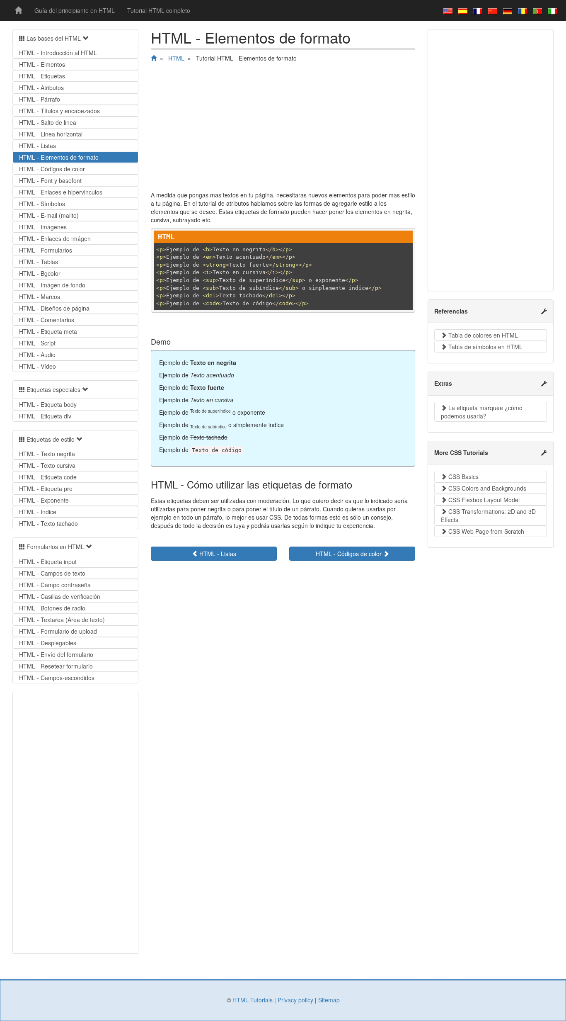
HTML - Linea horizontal (50, 134)
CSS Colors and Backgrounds (486, 488)
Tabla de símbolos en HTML (484, 347)
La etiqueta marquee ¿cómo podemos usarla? (481, 412)
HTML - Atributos (41, 87)
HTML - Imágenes (43, 227)
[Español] (462, 10)
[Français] (477, 10)
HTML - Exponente (44, 500)
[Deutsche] (507, 10)
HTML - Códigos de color (349, 553)
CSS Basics (463, 476)
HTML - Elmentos (42, 64)
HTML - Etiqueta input (48, 561)
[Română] (522, 10)
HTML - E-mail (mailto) (49, 215)
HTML (176, 58)
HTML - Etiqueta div (45, 416)
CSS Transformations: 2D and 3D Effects (488, 515)
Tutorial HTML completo (158, 10)
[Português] (537, 10)
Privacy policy (295, 1000)
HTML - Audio (37, 354)
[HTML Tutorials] (18, 10)
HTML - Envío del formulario (56, 654)
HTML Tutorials (252, 1000)
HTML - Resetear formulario (56, 666)
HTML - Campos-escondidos (56, 677)
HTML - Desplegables (47, 643)
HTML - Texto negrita (47, 454)
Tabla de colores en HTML (482, 335)
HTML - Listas (217, 553)
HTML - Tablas (38, 262)
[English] (447, 10)
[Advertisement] (283, 128)
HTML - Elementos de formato (59, 157)
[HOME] (154, 58)
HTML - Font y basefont (50, 180)
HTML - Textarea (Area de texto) (62, 619)
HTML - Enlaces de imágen (55, 238)
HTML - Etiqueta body (48, 404)
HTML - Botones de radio (52, 608)
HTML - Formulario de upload (58, 631)
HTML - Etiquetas (42, 76)
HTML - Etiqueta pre (46, 488)
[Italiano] (552, 10)
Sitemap (329, 1000)
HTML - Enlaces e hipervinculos (60, 192)
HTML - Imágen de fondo (52, 285)
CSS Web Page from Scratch (485, 531)
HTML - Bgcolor (39, 273)
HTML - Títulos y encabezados (59, 111)
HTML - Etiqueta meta (48, 331)
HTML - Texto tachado (48, 523)
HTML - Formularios (45, 250)
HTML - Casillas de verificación (59, 596)
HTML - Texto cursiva (47, 465)
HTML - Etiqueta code (48, 477)
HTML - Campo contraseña (55, 585)
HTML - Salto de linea (47, 122)
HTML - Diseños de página (54, 308)
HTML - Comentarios (46, 320)
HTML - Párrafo (39, 99)
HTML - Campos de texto (52, 573)
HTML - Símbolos (42, 203)
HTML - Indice (37, 512)
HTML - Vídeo (37, 366)
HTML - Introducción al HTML (58, 53)
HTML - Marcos (39, 296)
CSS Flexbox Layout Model (483, 500)
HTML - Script (37, 343)
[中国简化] (492, 10)
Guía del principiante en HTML (74, 10)
